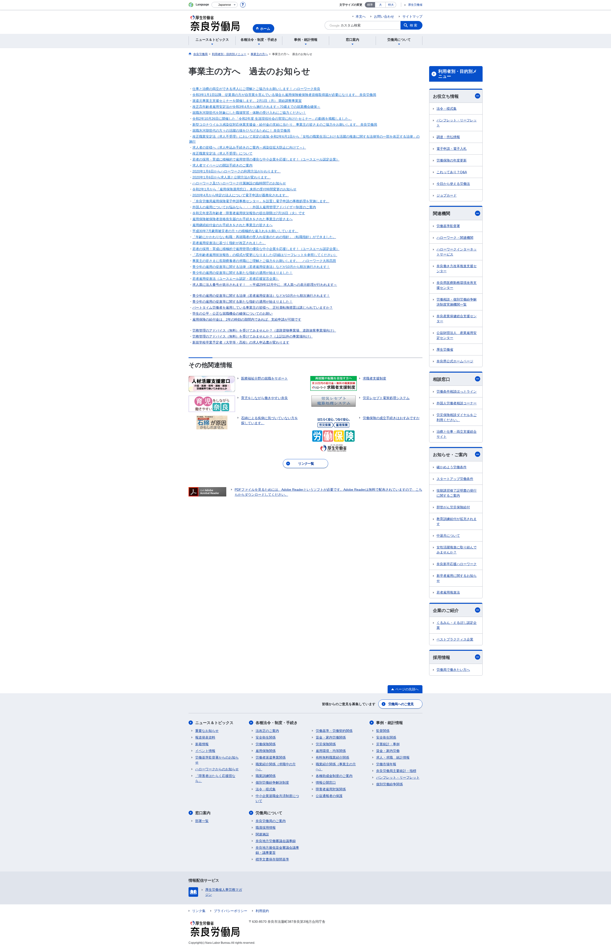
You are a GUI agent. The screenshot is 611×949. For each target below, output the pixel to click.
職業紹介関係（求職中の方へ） (276, 766)
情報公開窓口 (326, 782)
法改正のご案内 (267, 731)
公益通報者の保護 (329, 796)
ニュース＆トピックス (214, 723)
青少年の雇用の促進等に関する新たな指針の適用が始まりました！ (242, 301)
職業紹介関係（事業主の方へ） (336, 766)
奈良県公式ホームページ (455, 361)
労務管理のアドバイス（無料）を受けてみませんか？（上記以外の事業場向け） (252, 336)
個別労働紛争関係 (389, 784)
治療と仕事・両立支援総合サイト (457, 434)
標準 (370, 4)
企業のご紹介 (446, 610)
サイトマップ (412, 16)
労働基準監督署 (448, 226)
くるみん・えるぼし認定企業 (457, 625)
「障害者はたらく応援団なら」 (215, 778)
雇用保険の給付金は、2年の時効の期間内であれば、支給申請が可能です (246, 319)
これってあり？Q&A (452, 172)
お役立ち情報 (446, 96)
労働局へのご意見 (401, 704)
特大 (391, 4)
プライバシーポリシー (230, 911)
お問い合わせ (384, 16)
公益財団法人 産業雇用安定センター (457, 335)
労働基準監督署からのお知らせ (217, 760)
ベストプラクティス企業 (455, 639)
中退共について (448, 535)
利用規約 (262, 911)
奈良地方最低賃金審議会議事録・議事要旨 (277, 850)
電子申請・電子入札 (452, 149)
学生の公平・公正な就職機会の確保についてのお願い (232, 313)
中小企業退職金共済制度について (277, 798)
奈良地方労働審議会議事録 (276, 841)
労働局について (269, 813)
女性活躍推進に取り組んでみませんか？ (457, 549)
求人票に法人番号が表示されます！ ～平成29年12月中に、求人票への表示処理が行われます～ (264, 285)
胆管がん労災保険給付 (453, 507)
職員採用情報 (266, 827)
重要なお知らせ (207, 731)
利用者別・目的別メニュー (457, 74)
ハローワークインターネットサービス (457, 251)
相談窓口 (441, 379)
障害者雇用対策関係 (331, 789)
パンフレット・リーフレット (457, 122)
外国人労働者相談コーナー (457, 403)
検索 (414, 25)
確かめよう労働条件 (452, 467)
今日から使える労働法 (453, 184)
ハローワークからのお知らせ (217, 769)
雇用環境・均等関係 (331, 751)
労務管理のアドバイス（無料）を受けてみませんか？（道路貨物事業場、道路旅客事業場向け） (264, 330)
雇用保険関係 (266, 751)
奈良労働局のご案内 (271, 821)
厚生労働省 (415, 4)
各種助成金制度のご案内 (334, 776)
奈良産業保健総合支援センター (457, 318)
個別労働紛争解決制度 (272, 782)
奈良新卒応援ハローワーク (457, 564)
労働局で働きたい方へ (453, 670)
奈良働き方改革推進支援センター (457, 268)
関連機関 (441, 213)
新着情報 (202, 744)
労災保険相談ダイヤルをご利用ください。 (457, 417)
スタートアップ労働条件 (455, 479)
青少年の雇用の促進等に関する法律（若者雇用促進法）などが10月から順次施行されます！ (261, 295)
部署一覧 (202, 821)
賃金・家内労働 (388, 751)
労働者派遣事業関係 (271, 757)
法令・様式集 (447, 108)
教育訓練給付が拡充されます (457, 521)
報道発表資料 (205, 737)
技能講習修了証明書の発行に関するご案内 (457, 493)
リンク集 (198, 911)
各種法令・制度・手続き (277, 723)
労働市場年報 (386, 764)
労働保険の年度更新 (452, 160)
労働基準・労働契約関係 (334, 731)
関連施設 (262, 834)
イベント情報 (205, 751)
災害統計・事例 (388, 744)
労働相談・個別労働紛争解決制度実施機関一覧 (457, 301)
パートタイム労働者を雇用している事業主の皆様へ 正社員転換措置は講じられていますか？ (262, 307)
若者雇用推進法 (448, 592)
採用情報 (441, 657)
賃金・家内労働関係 (331, 737)
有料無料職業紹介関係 (332, 757)
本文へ (361, 16)
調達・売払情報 (448, 137)
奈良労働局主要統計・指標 (396, 771)
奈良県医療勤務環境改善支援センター (457, 285)
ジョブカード (447, 195)
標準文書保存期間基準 (272, 859)
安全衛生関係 (266, 737)
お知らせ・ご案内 (450, 454)
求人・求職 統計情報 (393, 757)
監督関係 (383, 731)
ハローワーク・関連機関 (455, 238)
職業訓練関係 (266, 776)
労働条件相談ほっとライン (457, 391)
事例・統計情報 (389, 723)
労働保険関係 (266, 744)
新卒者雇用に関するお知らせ (457, 578)
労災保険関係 (326, 744)
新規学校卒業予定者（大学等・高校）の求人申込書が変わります (240, 342)
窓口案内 (203, 813)
